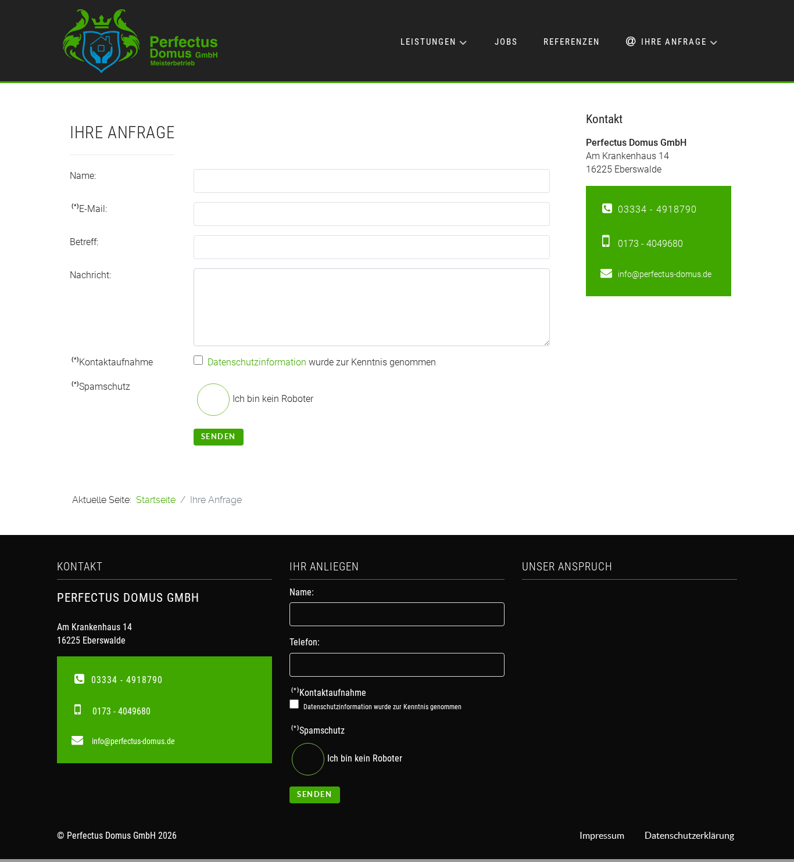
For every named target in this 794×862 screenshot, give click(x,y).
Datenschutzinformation (257, 362)
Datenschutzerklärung (689, 835)
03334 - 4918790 (657, 209)
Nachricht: (90, 275)
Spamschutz (100, 386)
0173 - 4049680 (650, 243)
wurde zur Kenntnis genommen (322, 362)
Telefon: (304, 642)
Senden (219, 436)
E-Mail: (89, 208)
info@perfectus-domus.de (664, 274)
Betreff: (84, 241)
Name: (83, 175)
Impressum (602, 835)
